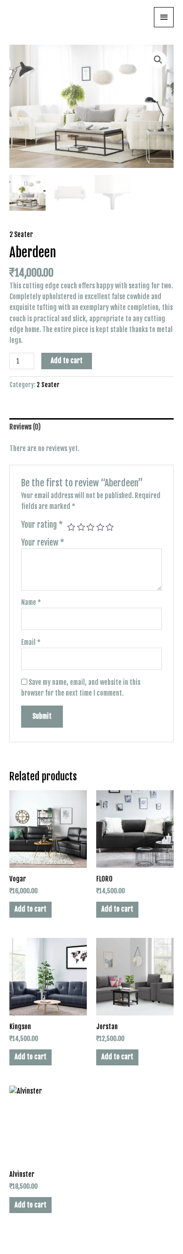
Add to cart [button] (30, 909)
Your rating (42, 524)
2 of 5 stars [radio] (81, 527)
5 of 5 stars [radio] (110, 527)
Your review (42, 542)
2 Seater (21, 234)
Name (31, 602)
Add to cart (67, 360)
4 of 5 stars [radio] (100, 527)
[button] (158, 59)
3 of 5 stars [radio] (90, 527)
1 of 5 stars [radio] (71, 527)
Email (30, 642)
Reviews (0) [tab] (25, 426)
